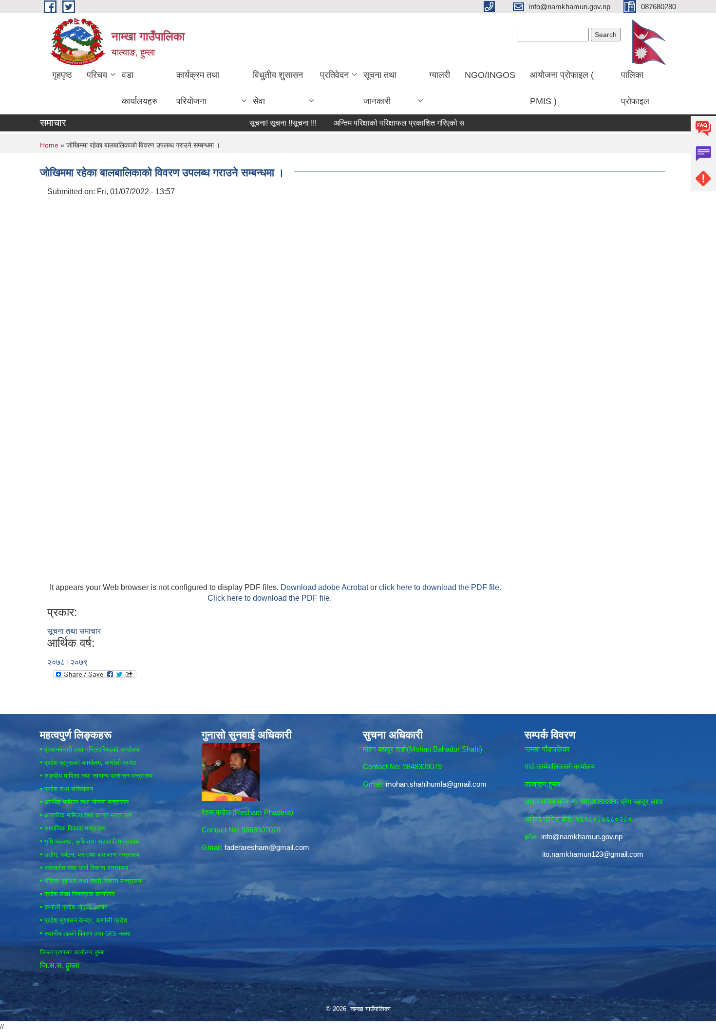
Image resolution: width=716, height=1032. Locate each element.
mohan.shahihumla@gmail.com (436, 784)
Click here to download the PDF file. (269, 598)
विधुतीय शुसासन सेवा (278, 88)
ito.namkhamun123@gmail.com (592, 854)
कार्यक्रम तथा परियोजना (197, 88)
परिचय (97, 75)
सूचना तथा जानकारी (379, 88)
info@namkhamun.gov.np (581, 836)
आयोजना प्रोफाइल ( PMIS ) (562, 88)
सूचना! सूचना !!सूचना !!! (260, 123)
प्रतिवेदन (334, 75)
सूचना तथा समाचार (74, 631)
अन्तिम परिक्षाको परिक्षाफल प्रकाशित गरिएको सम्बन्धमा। (389, 123)
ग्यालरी (439, 75)
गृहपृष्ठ (62, 75)
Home (49, 145)
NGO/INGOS (490, 75)
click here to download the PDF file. (440, 587)
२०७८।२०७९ (67, 662)
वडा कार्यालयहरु (139, 88)
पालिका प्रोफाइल (635, 88)
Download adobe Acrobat (325, 587)
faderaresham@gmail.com (267, 847)
